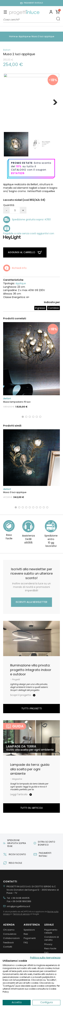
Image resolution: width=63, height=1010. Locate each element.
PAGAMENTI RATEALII (33, 3)
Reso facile (50, 948)
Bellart (6, 50)
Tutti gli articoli (31, 808)
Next (53, 101)
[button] (57, 12)
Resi (26, 933)
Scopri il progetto (21, 695)
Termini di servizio (21, 914)
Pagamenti (30, 938)
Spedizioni (29, 929)
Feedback (8, 942)
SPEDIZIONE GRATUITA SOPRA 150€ (16, 843)
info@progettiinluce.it (18, 906)
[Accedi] (51, 12)
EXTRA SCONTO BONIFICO (46, 843)
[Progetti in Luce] (24, 12)
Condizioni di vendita (51, 938)
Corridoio (53, 308)
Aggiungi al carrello (22, 252)
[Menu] (5, 12)
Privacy (48, 944)
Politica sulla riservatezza (45, 957)
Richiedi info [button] (19, 268)
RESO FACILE (15, 862)
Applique (20, 283)
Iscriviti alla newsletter (31, 602)
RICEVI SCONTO (17, 854)
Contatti (7, 946)
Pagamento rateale (50, 931)
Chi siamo (9, 929)
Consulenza (9, 933)
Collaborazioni (11, 938)
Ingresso (40, 308)
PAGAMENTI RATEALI (45, 854)
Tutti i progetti (31, 708)
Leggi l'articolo (19, 794)
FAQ (26, 942)
